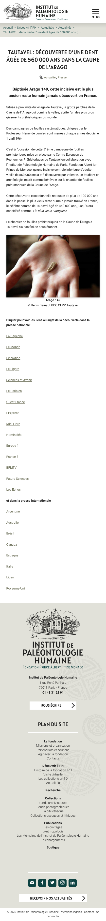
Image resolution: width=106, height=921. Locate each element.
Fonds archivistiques (53, 802)
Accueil (8, 28)
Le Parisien (14, 390)
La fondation (53, 741)
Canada (11, 544)
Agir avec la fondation (53, 754)
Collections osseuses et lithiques (53, 815)
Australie (12, 522)
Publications (53, 823)
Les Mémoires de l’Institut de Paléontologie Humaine (53, 835)
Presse (62, 77)
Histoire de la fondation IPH (53, 770)
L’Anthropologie (53, 831)
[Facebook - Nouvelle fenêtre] (42, 883)
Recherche (52, 790)
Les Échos (13, 489)
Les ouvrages (53, 827)
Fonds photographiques (53, 807)
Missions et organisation (53, 745)
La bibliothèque (52, 811)
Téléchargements (53, 840)
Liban (10, 577)
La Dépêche (14, 336)
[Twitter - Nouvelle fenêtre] (52, 883)
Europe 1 (12, 445)
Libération (13, 358)
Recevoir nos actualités (51, 898)
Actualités (47, 28)
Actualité (50, 77)
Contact (89, 912)
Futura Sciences (17, 478)
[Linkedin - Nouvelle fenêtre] (73, 883)
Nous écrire (51, 705)
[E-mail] (32, 883)
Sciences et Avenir (19, 380)
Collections (53, 798)
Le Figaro (12, 369)
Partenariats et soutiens (52, 750)
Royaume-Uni (15, 588)
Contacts (53, 758)
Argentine (13, 511)
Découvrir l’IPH (26, 28)
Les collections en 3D (53, 778)
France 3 (12, 456)
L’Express (12, 412)
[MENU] (96, 12)
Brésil (10, 533)
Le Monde (13, 347)
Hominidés (14, 434)
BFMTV (11, 467)
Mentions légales (71, 912)
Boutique (53, 847)
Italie (9, 566)
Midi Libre (13, 424)
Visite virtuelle (53, 774)
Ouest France (15, 402)
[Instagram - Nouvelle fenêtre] (62, 883)
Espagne (12, 555)
